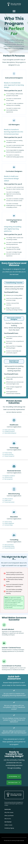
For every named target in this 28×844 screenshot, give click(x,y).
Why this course (8, 812)
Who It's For (7, 818)
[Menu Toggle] (14, 11)
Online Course (8, 825)
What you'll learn (9, 815)
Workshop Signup (9, 828)
